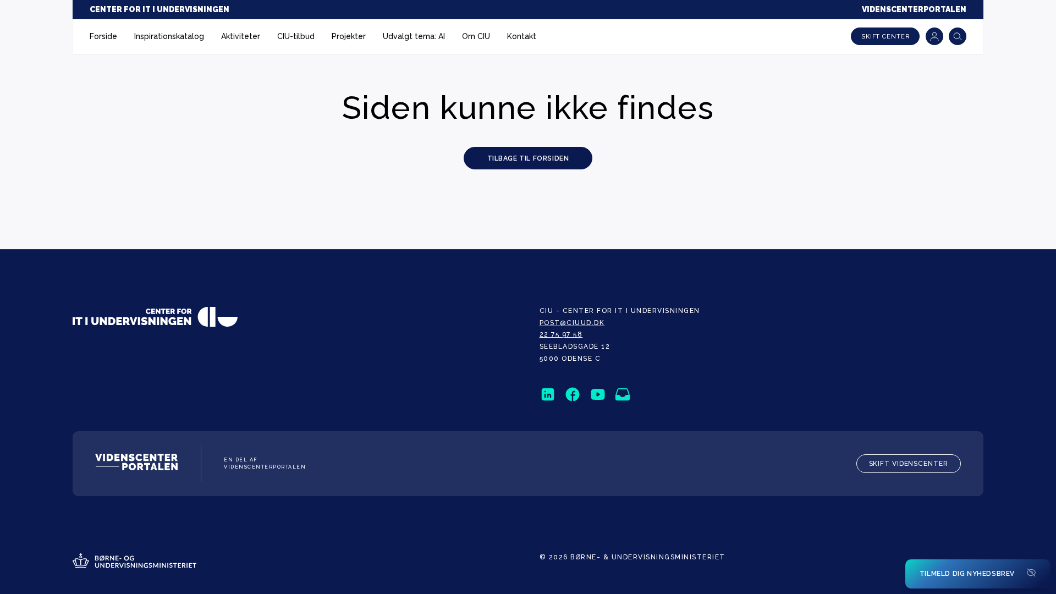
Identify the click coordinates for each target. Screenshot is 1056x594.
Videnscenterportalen (914, 9)
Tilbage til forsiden (528, 158)
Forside (103, 36)
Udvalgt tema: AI (414, 36)
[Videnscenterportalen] (136, 464)
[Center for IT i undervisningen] (155, 318)
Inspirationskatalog (169, 36)
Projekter (349, 36)
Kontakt (521, 36)
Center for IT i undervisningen (159, 9)
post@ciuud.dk (572, 323)
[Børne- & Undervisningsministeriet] (134, 562)
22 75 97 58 (561, 334)
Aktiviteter (240, 36)
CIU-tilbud (296, 36)
